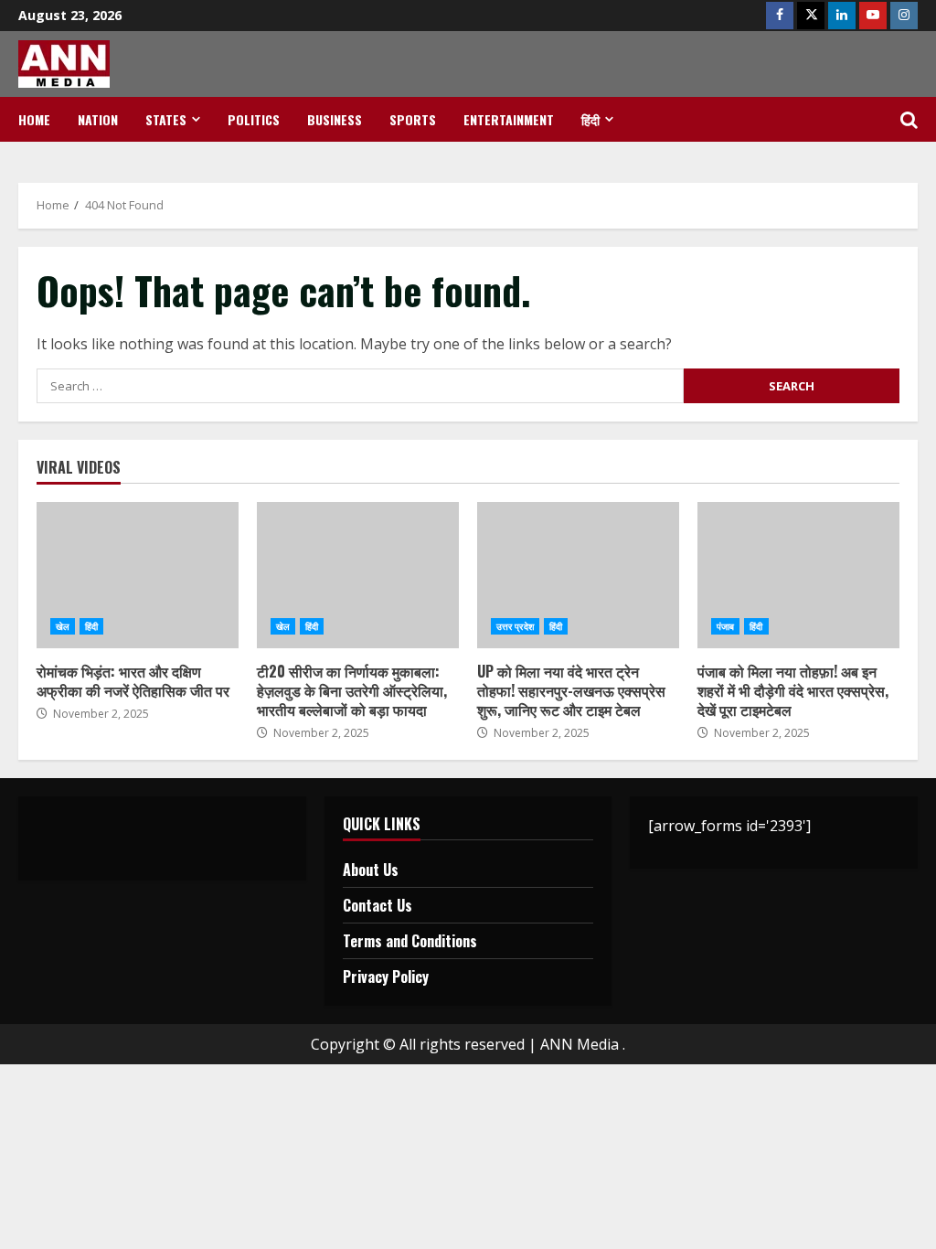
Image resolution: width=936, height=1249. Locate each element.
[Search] (909, 119)
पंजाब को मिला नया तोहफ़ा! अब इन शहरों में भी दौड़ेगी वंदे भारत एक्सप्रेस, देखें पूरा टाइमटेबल (798, 575)
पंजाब (725, 626)
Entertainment (508, 119)
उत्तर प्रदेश (515, 626)
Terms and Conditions (410, 941)
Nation (98, 119)
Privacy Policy (386, 976)
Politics (254, 119)
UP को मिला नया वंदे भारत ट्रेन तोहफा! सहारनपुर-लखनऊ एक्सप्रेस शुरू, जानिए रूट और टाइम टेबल (578, 575)
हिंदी (590, 119)
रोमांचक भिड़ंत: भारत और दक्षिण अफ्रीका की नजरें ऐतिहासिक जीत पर (138, 575)
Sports (412, 119)
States (165, 119)
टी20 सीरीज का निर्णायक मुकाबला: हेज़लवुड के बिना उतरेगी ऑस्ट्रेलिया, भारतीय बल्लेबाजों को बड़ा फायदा (358, 575)
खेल (62, 626)
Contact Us (377, 905)
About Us (371, 870)
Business (334, 119)
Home (34, 119)
